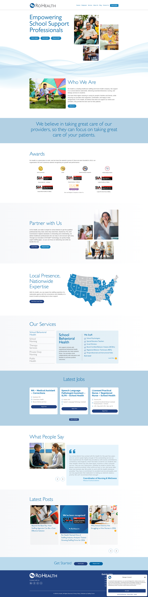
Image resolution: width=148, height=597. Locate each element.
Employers (84, 5)
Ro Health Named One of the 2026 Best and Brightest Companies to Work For (102, 525)
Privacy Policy (130, 594)
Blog (100, 5)
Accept (127, 590)
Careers (78, 5)
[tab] (42, 334)
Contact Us (106, 5)
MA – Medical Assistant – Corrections (43, 391)
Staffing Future (91, 593)
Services (90, 5)
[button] (145, 577)
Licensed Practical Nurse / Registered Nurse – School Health (103, 393)
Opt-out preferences (121, 594)
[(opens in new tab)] (41, 168)
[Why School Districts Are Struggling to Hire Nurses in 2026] (74, 514)
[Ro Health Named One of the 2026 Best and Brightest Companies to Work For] (104, 513)
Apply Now (44, 406)
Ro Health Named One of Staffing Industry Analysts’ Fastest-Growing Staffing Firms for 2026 (44, 537)
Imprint (135, 594)
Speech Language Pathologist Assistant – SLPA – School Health (73, 393)
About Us (95, 5)
